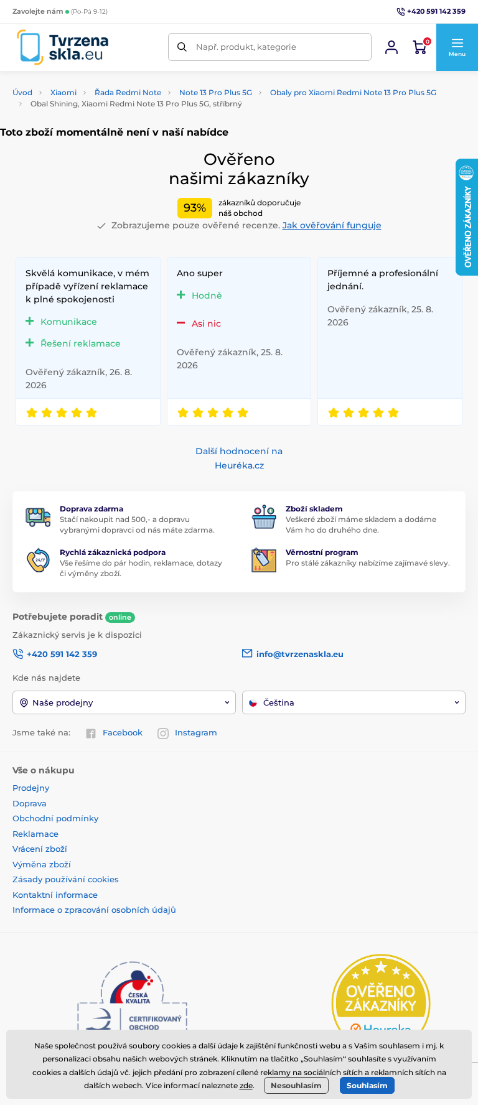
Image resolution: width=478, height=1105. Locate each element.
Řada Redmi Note (128, 92)
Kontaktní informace (55, 895)
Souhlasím (367, 1085)
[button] (457, 47)
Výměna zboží (41, 864)
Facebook (123, 732)
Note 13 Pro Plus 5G (215, 92)
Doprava (29, 803)
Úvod (22, 92)
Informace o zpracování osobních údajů (94, 910)
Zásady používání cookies (65, 879)
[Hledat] (182, 47)
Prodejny (30, 788)
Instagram (196, 732)
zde (246, 1085)
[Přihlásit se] (391, 47)
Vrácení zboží (39, 849)
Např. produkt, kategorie (246, 47)
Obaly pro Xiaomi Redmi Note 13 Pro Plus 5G (353, 92)
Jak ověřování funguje (332, 225)
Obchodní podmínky (55, 818)
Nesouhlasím (296, 1085)
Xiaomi (63, 92)
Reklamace (35, 834)
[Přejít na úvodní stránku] (62, 47)
